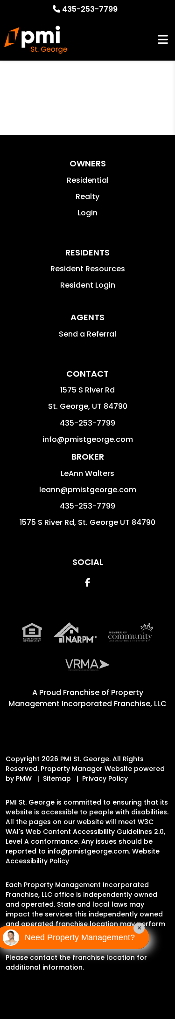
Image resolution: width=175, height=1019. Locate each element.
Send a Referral (87, 334)
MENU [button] (163, 40)
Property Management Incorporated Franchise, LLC (87, 698)
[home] (35, 40)
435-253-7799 (90, 9)
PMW (24, 778)
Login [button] (87, 212)
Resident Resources (87, 268)
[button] (87, 582)
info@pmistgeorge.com (87, 439)
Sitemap (57, 778)
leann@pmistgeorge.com (87, 489)
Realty (87, 196)
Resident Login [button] (87, 285)
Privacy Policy (105, 778)
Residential (88, 180)
